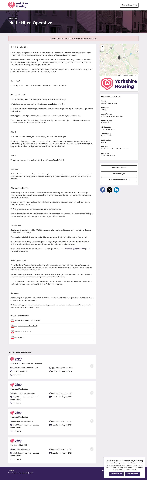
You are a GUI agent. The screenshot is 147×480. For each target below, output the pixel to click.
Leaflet (119, 75)
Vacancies (12, 18)
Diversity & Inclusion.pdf (22, 332)
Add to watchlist (120, 168)
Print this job (120, 174)
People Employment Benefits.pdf (25, 326)
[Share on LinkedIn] (116, 190)
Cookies (11, 470)
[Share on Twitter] (109, 190)
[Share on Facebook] (102, 190)
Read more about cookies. (128, 469)
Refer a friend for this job (119, 180)
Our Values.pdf (19, 337)
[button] (119, 57)
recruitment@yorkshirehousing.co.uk (77, 249)
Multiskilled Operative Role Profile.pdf (27, 320)
